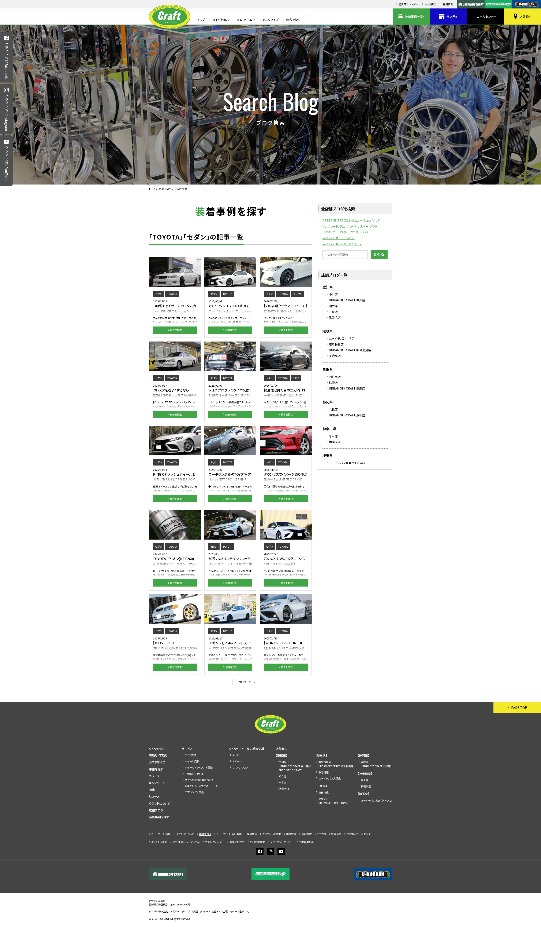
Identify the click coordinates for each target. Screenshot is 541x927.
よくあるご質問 (159, 841)
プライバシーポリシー (282, 841)
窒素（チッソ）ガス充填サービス (201, 786)
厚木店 (333, 436)
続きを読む (176, 330)
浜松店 (333, 409)
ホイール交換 (192, 761)
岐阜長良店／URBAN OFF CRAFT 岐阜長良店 (335, 764)
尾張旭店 (335, 317)
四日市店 (335, 377)
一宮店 (333, 312)
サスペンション (240, 767)
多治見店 (335, 356)
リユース (154, 796)
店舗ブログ (165, 188)
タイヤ (235, 755)
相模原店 (335, 442)
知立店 (333, 306)
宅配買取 (307, 834)
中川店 (333, 294)
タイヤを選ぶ (221, 20)
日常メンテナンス (194, 773)
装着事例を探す (415, 16)
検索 (377, 254)
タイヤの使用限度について (199, 780)
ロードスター (341, 232)
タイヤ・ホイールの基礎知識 (246, 749)
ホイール (237, 761)
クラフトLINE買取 (271, 834)
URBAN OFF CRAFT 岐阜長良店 (350, 350)
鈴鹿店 (333, 382)
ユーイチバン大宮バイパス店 (347, 463)
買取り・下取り (245, 20)
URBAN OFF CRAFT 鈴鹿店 (347, 388)
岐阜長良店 (336, 344)
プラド (373, 226)
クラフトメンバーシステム (185, 841)
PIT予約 (321, 834)
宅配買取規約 (306, 841)
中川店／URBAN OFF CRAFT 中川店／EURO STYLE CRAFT (295, 766)
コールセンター (486, 16)
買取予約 (336, 834)
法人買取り (430, 4)
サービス (187, 749)
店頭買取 (291, 834)
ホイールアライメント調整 (199, 767)
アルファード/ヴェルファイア (339, 226)
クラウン (355, 232)
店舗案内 (525, 16)
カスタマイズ (270, 20)
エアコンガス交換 (194, 792)
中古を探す (293, 20)
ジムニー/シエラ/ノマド (365, 220)
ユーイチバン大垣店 (341, 338)
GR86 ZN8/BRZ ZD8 (336, 220)
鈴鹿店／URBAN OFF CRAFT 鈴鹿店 (333, 800)
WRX (365, 232)
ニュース (154, 776)
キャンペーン (157, 783)
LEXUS (327, 232)
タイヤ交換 (190, 755)
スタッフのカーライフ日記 (338, 238)
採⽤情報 (448, 4)
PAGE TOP (519, 707)
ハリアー (363, 226)
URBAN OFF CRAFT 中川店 (347, 300)
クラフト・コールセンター (360, 834)
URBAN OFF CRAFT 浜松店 (347, 415)
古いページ (244, 682)
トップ (201, 20)
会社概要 (236, 834)
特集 (152, 790)
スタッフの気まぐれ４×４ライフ (342, 244)
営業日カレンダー (408, 4)
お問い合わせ (237, 841)
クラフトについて (159, 803)
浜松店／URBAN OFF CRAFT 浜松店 (376, 764)
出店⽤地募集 (257, 841)
